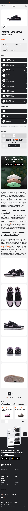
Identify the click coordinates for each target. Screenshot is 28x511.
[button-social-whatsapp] (15, 397)
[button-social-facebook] (12, 397)
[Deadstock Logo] (14, 6)
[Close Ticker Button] (26, 2)
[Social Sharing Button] (9, 393)
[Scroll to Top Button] (25, 434)
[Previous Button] (3, 421)
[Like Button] (26, 39)
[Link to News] (4, 6)
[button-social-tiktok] (18, 397)
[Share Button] (20, 39)
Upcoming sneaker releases (12, 404)
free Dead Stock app (7, 223)
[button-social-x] (21, 397)
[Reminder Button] (23, 39)
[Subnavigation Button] (2, 6)
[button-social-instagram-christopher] (7, 397)
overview (9, 246)
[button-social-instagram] (10, 397)
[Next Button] (6, 421)
